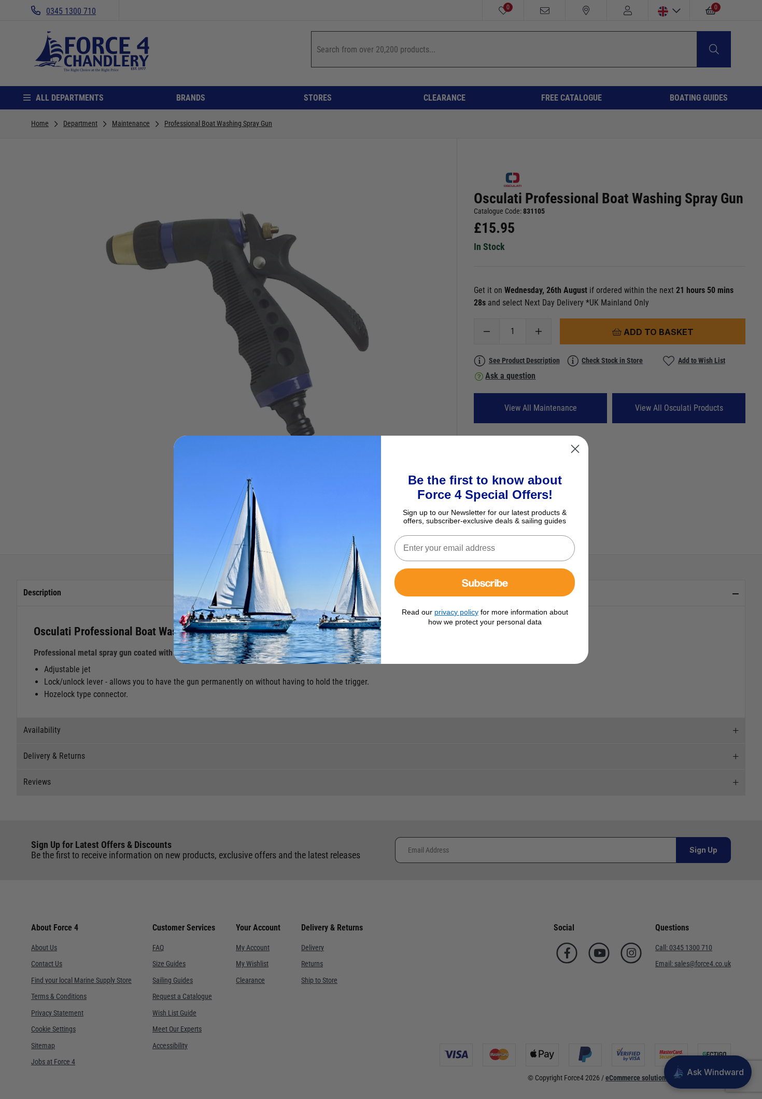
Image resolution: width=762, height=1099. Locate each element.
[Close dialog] (575, 449)
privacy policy (456, 612)
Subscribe (485, 582)
